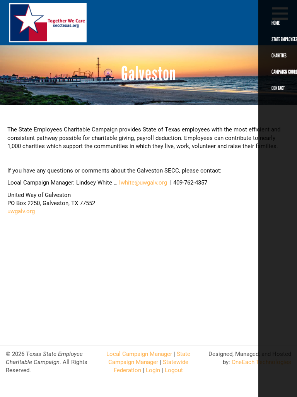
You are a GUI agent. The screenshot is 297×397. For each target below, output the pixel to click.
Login (153, 370)
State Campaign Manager (149, 358)
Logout (174, 370)
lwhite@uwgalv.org (143, 182)
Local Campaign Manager (139, 353)
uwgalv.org (21, 211)
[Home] (36, 22)
